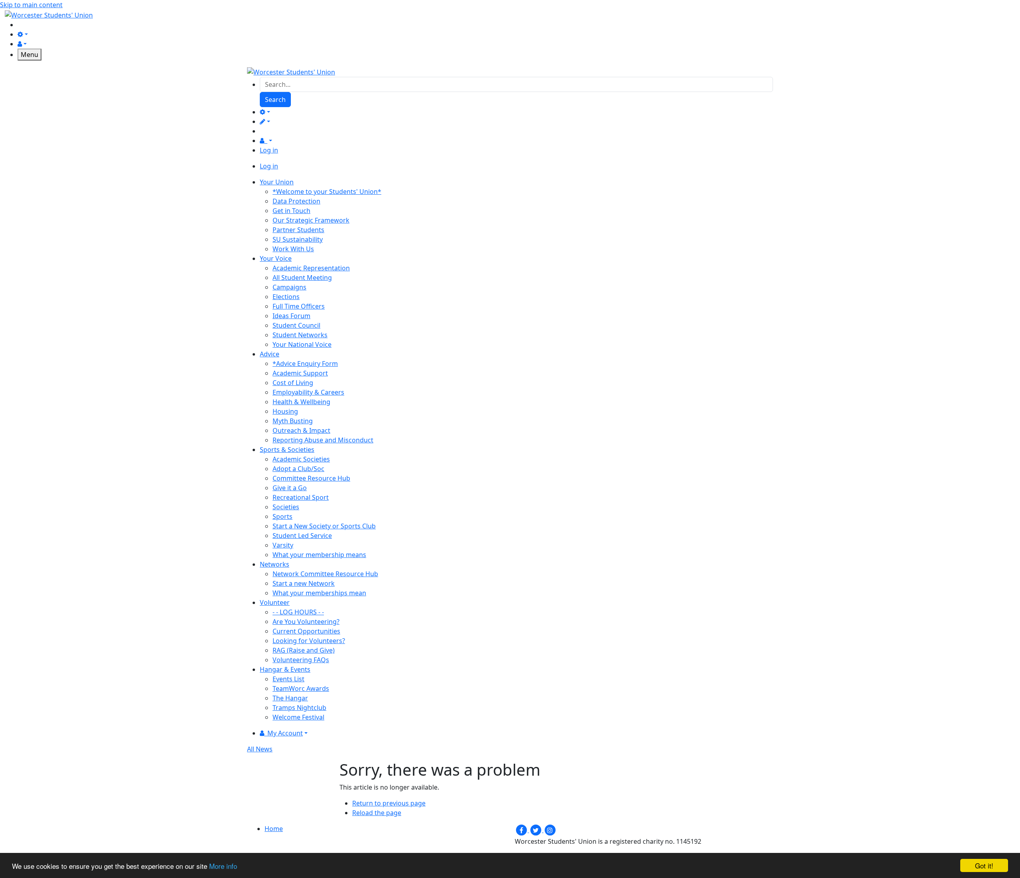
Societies (286, 507)
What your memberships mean (319, 593)
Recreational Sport (301, 497)
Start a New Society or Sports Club (324, 526)
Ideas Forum (291, 315)
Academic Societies (301, 459)
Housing (285, 411)
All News (260, 749)
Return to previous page (389, 803)
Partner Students (298, 229)
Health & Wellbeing (301, 401)
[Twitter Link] (536, 829)
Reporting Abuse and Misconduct (323, 440)
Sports (282, 516)
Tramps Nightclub (299, 707)
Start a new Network (304, 583)
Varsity (283, 545)
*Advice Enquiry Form (305, 363)
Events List (288, 679)
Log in (269, 150)
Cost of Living (293, 382)
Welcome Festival (298, 717)
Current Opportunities (306, 631)
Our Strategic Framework (311, 220)
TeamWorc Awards (301, 688)
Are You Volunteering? (306, 621)
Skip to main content (31, 4)
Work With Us (293, 248)
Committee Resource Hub (311, 478)
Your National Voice (302, 344)
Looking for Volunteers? (309, 640)
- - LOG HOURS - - (298, 612)
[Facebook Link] (522, 829)
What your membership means (319, 554)
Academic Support (300, 373)
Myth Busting (293, 421)
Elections (286, 296)
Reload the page (376, 812)
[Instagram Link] (549, 829)
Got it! (984, 865)
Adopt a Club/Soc (298, 468)
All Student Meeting (302, 277)
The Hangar (290, 698)
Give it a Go (290, 487)
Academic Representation (311, 268)
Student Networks (300, 334)
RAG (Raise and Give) (304, 650)
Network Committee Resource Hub (325, 573)
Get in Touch (291, 210)
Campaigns (289, 287)
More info (223, 866)
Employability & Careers (308, 392)
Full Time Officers (299, 306)
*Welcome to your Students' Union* (327, 191)
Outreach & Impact (301, 430)
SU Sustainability (298, 239)
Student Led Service (302, 535)
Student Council (296, 325)
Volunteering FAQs (301, 659)
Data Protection (296, 201)
